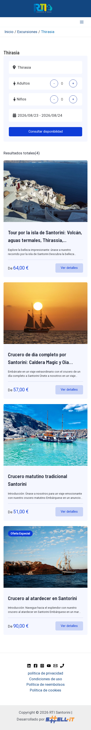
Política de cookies (45, 690)
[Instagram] (42, 666)
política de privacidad (45, 673)
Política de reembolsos (46, 684)
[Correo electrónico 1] (55, 666)
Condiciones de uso (45, 679)
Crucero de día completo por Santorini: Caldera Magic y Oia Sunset (38, 362)
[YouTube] (49, 666)
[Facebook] (36, 666)
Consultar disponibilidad (45, 131)
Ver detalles (69, 268)
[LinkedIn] (29, 666)
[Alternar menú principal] (82, 22)
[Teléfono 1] (62, 666)
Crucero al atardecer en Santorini (42, 598)
